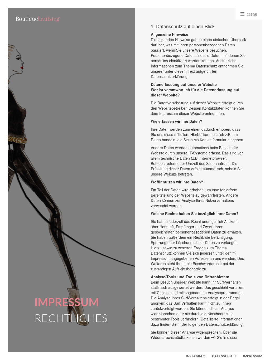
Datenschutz (224, 356)
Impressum (252, 356)
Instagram (195, 356)
